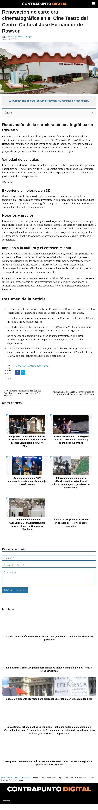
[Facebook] (17, 372)
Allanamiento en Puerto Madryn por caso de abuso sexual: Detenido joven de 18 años (73, 393)
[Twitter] (23, 372)
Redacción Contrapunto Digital (20, 36)
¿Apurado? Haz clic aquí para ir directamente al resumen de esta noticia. (49, 101)
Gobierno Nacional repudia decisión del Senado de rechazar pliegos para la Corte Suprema (23, 393)
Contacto (6, 801)
